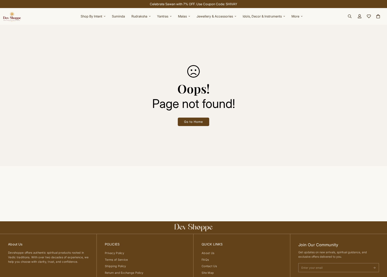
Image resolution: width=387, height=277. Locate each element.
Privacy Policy (114, 253)
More (295, 16)
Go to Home (193, 122)
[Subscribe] (374, 268)
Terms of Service (116, 259)
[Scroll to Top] (379, 255)
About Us (208, 253)
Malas (182, 16)
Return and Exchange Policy (124, 272)
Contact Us (209, 266)
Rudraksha (139, 16)
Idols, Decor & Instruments (262, 16)
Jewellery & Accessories (215, 16)
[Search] (349, 16)
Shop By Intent (91, 16)
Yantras (162, 16)
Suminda (118, 16)
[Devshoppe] (12, 16)
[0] (378, 16)
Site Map (208, 272)
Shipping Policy (115, 266)
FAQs (205, 259)
